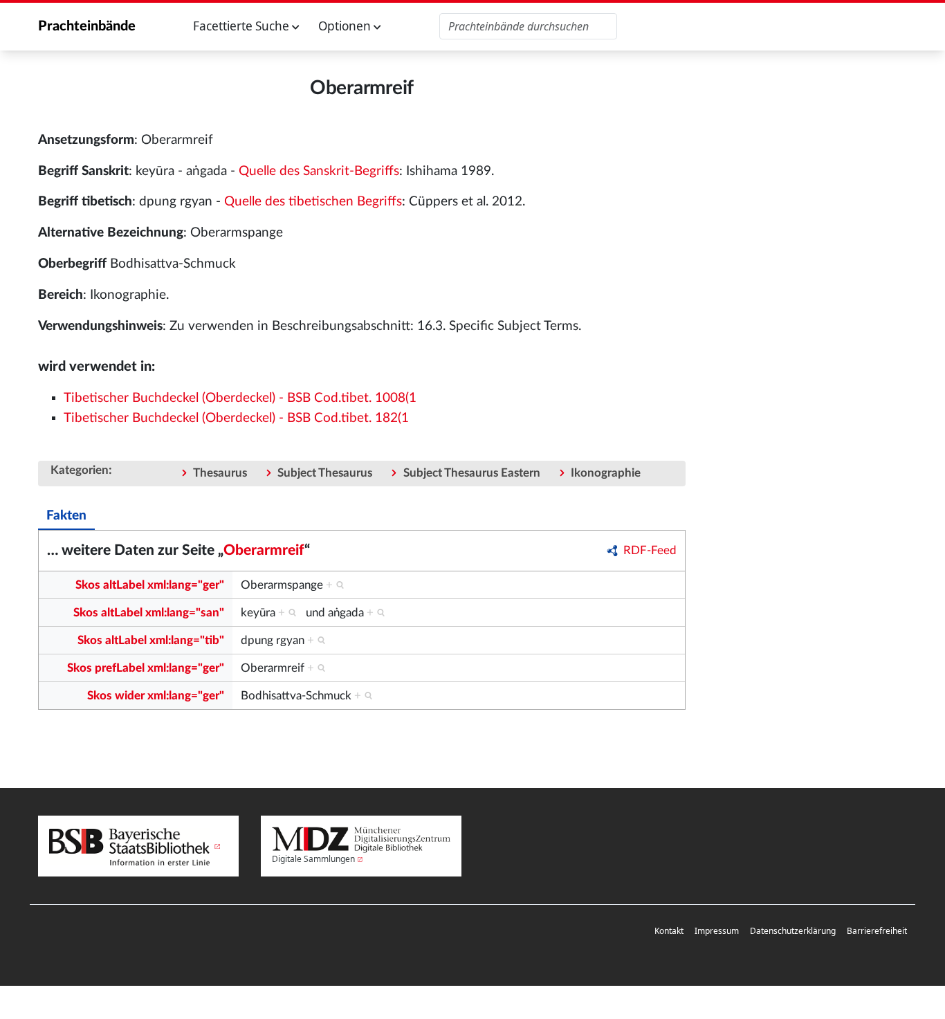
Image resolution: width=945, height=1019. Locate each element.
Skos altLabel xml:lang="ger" (149, 585)
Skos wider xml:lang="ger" (155, 695)
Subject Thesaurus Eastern (471, 473)
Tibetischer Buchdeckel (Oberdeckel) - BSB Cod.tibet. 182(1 (236, 418)
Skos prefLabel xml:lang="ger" (145, 668)
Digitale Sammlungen (313, 859)
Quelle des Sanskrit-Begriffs (319, 171)
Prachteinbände (87, 26)
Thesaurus (220, 473)
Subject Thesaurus (324, 473)
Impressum (717, 931)
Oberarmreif (263, 550)
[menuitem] (668, 931)
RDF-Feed (650, 550)
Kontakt (668, 931)
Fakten (66, 515)
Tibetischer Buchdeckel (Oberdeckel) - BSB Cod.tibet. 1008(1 (240, 398)
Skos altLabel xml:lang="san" (148, 612)
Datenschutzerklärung (793, 931)
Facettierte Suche (242, 26)
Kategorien (80, 470)
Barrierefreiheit (877, 931)
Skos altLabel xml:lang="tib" (150, 640)
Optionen (346, 26)
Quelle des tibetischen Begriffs (313, 201)
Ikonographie (606, 473)
